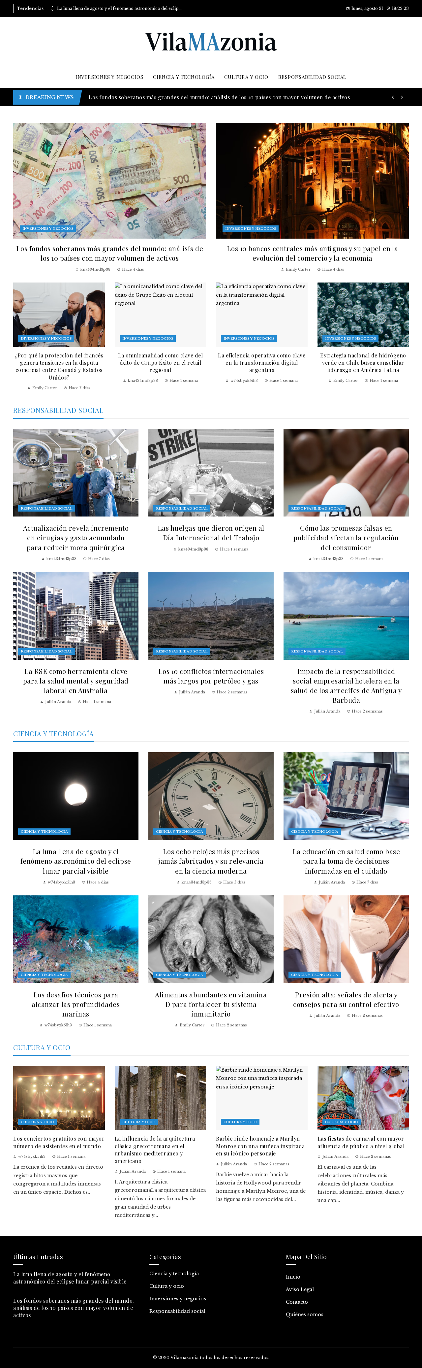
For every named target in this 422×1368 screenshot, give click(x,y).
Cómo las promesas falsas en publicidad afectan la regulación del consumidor (346, 537)
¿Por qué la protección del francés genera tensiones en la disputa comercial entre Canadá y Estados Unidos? (59, 366)
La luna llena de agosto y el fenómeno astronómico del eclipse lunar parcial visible (119, 8)
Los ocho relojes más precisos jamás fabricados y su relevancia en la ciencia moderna (210, 861)
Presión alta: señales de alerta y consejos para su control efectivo (346, 999)
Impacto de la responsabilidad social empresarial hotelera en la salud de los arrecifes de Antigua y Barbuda (346, 685)
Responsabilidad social (47, 508)
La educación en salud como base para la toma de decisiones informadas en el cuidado (346, 861)
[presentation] (52, 7)
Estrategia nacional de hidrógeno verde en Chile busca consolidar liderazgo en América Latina (363, 363)
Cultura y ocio (37, 1122)
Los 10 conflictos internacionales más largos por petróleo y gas (211, 675)
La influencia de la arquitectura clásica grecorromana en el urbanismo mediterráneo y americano (155, 1149)
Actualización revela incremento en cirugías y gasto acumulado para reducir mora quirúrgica (76, 537)
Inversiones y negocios (47, 228)
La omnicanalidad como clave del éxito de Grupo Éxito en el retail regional (160, 363)
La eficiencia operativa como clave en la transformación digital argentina (261, 363)
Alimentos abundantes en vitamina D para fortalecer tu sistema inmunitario (211, 1004)
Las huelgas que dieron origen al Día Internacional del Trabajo (211, 532)
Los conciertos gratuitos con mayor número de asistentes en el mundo (59, 1142)
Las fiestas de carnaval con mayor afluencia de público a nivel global (361, 1142)
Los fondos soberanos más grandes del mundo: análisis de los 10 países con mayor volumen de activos (109, 253)
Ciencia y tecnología (44, 831)
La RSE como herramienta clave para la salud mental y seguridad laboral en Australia (76, 680)
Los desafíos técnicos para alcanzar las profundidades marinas (76, 1004)
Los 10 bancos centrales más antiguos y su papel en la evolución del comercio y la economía (312, 253)
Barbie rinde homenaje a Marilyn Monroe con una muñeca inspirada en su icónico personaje (260, 1146)
